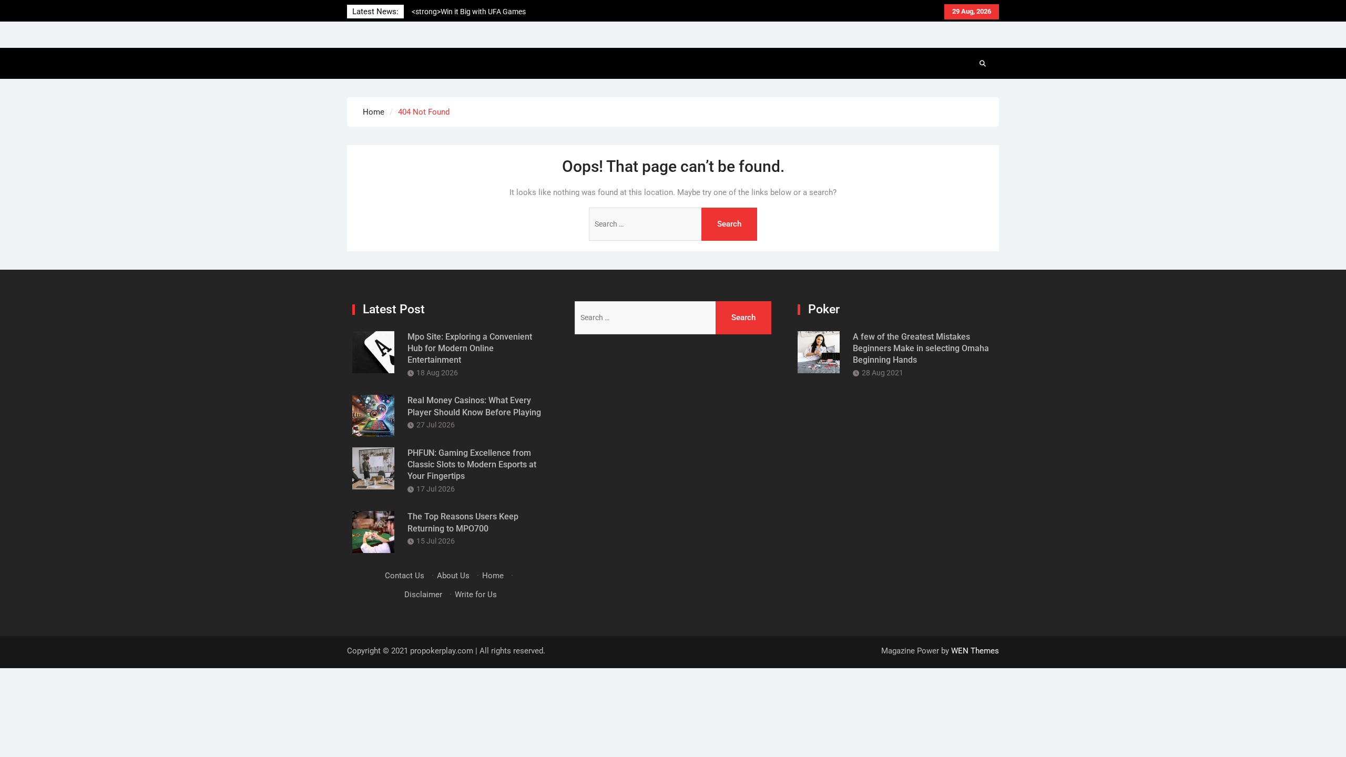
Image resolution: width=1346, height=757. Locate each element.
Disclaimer (423, 594)
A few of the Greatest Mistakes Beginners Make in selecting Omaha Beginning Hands (921, 348)
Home (493, 575)
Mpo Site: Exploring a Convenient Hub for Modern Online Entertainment (469, 348)
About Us (453, 575)
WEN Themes (975, 651)
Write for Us (476, 594)
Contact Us (404, 575)
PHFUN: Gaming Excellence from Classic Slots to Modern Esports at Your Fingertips (471, 465)
